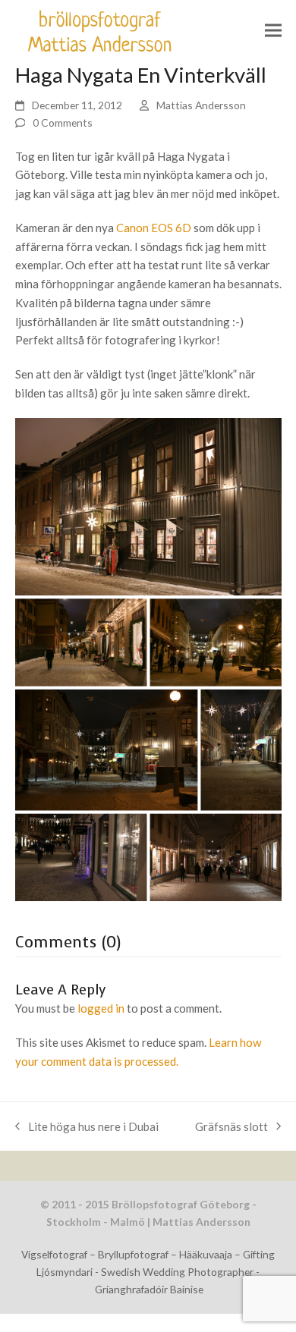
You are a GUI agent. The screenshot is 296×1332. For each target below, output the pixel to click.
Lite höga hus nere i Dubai (87, 1125)
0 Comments (63, 122)
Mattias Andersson (201, 105)
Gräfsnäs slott (231, 1125)
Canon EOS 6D (153, 227)
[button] (273, 30)
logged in (100, 1008)
